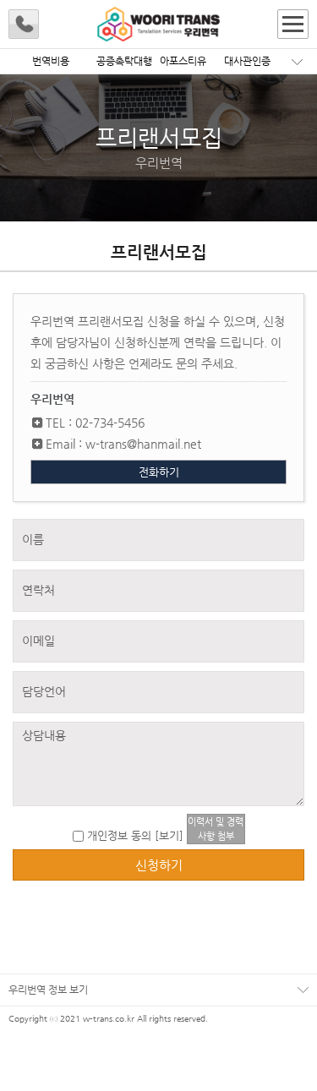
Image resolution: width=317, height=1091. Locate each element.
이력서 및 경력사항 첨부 (215, 829)
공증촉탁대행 (124, 61)
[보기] (169, 835)
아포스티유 (183, 61)
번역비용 (50, 61)
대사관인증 (247, 61)
